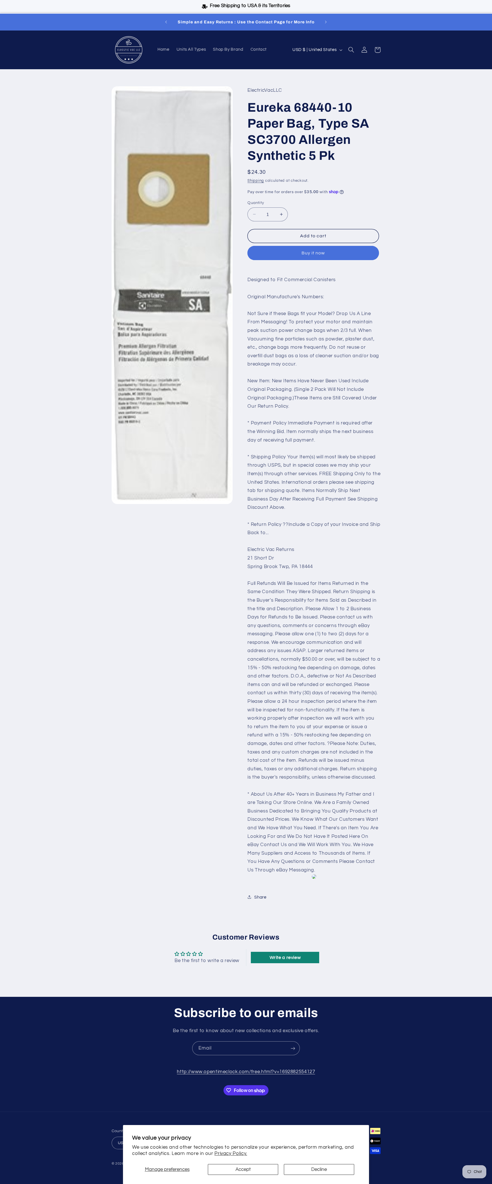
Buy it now (313, 252)
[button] (351, 49)
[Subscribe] (293, 1048)
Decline (319, 1169)
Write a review (285, 957)
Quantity (255, 203)
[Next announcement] (325, 22)
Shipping (255, 180)
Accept (243, 1169)
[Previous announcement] (166, 22)
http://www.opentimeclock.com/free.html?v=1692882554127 (246, 1071)
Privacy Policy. (230, 1153)
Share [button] (260, 897)
